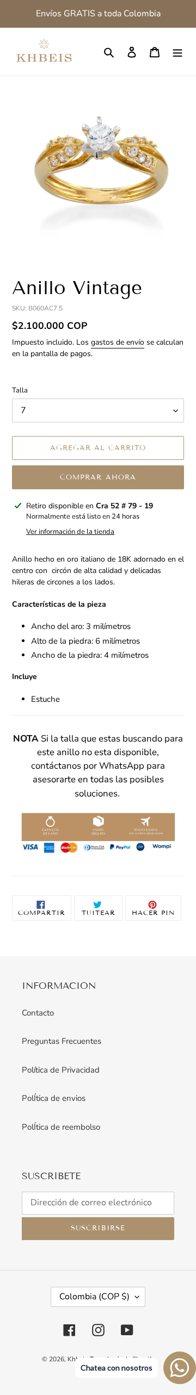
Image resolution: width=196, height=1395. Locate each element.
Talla (20, 390)
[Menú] (177, 52)
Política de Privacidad (61, 1069)
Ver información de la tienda (70, 532)
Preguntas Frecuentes (61, 1041)
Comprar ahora (98, 477)
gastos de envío (117, 342)
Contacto (38, 1012)
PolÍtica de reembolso (61, 1127)
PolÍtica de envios (53, 1098)
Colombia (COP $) (94, 1297)
